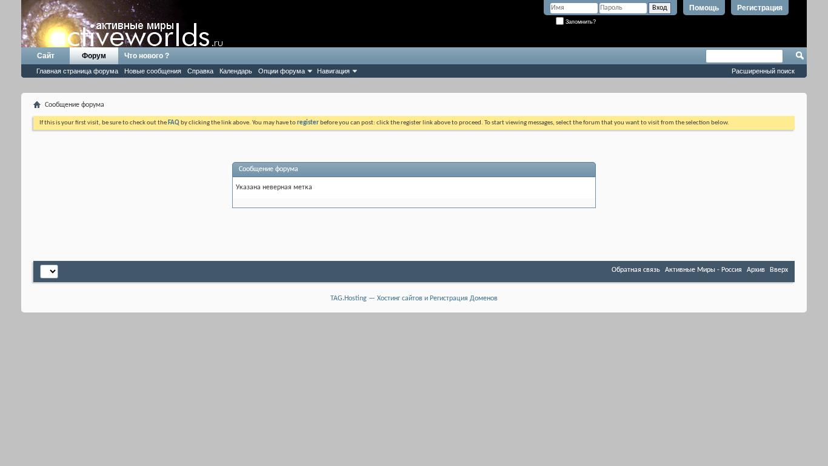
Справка (200, 71)
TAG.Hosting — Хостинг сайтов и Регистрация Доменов (414, 298)
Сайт (46, 56)
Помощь (704, 8)
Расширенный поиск (763, 71)
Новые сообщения (152, 71)
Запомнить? (580, 22)
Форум (94, 56)
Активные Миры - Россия (703, 270)
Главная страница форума (77, 71)
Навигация (333, 71)
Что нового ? (146, 56)
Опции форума (281, 71)
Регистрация (760, 8)
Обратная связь (636, 270)
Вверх (779, 270)
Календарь (235, 71)
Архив (756, 270)
